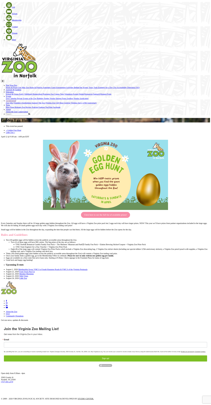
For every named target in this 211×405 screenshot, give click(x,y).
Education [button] (10, 92)
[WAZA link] (9, 388)
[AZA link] (8, 395)
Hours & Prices (12, 88)
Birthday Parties (43, 98)
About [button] (8, 109)
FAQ (138, 88)
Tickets (14, 14)
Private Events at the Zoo (27, 98)
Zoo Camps (55, 94)
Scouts (76, 94)
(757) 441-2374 (7, 382)
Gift (13, 7)
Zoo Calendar (11, 98)
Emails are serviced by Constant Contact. (193, 351)
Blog (8, 107)
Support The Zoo (38, 103)
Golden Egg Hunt (13, 130)
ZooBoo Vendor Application (78, 98)
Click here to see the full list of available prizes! (105, 215)
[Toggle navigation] (2, 81)
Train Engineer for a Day (103, 88)
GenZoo (67, 103)
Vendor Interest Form (58, 98)
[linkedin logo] (7, 305)
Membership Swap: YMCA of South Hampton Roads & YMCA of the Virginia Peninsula (52, 269)
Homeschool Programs (41, 94)
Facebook (56, 107)
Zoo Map (22, 88)
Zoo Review (27, 107)
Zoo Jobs (9, 103)
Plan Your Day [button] (11, 85)
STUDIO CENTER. (86, 399)
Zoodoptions (26, 103)
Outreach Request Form (102, 94)
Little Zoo (10, 132)
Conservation (23, 112)
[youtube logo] (7, 307)
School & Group (12, 94)
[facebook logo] (6, 301)
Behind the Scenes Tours (84, 88)
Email (6, 340)
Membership (16, 20)
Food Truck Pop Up (27, 272)
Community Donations (14, 316)
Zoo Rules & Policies (34, 88)
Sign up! (105, 358)
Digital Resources (86, 94)
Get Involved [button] (11, 101)
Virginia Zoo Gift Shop (54, 103)
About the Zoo (12, 112)
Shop (14, 40)
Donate (14, 33)
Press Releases (16, 107)
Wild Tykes (23, 276)
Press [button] (8, 105)
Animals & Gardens (13, 90)
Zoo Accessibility (120, 88)
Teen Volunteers (66, 94)
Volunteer (17, 103)
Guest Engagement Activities (62, 88)
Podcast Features (38, 107)
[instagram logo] (7, 303)
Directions (131, 88)
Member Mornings (26, 274)
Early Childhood (25, 94)
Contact (15, 27)
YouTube (49, 107)
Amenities (47, 88)
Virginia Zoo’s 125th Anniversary (84, 103)
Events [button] (8, 96)
